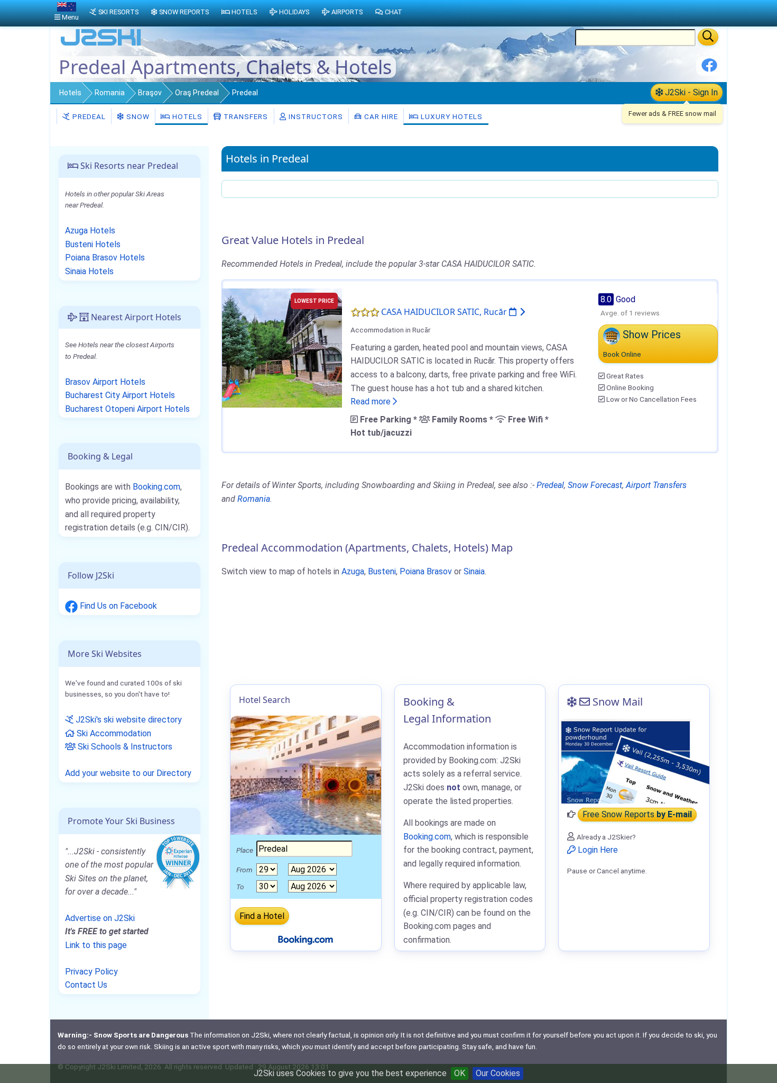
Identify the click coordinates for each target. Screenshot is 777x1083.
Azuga (352, 571)
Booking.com (156, 487)
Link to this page (96, 945)
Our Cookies (498, 1073)
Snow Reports (184, 12)
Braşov (150, 92)
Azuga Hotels (90, 230)
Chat (393, 12)
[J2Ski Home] (101, 45)
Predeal (88, 116)
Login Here (597, 850)
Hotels (70, 92)
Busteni (382, 571)
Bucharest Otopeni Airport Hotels (127, 409)
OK (459, 1073)
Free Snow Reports (637, 814)
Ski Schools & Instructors (124, 747)
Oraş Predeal (197, 92)
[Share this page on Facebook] (709, 69)
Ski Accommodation (113, 733)
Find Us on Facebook (117, 606)
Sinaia (474, 571)
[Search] (708, 37)
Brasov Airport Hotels (105, 382)
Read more (371, 401)
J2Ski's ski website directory (127, 720)
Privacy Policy (91, 972)
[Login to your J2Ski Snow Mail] (634, 761)
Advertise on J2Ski (100, 918)
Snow (137, 116)
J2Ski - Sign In (690, 92)
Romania (110, 92)
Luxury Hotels (451, 116)
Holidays (294, 12)
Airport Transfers (656, 485)
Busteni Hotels (93, 244)
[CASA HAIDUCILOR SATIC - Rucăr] (282, 347)
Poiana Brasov (426, 571)
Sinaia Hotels (89, 271)
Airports (347, 12)
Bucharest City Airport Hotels (120, 395)
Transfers (244, 116)
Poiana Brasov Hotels (105, 257)
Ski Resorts (118, 12)
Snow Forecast (595, 485)
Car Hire (380, 116)
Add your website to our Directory (128, 773)
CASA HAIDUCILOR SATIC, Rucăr (445, 312)
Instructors (314, 116)
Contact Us (86, 985)
